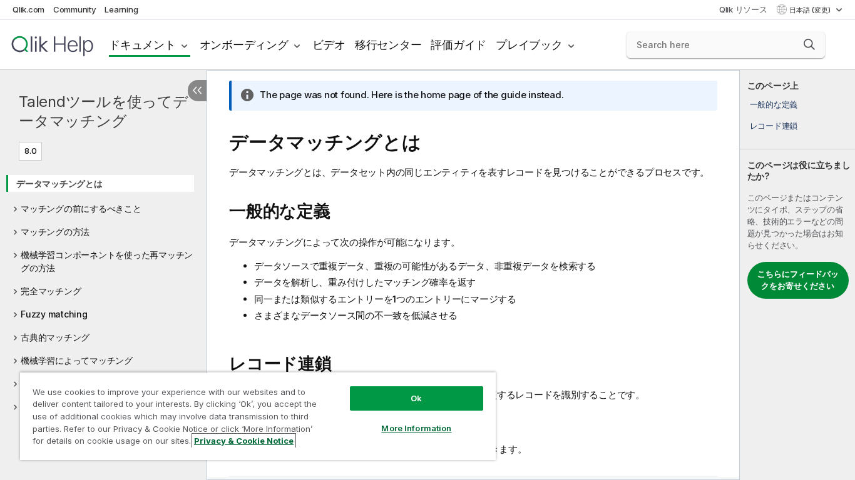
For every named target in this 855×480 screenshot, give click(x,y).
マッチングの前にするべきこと (81, 208)
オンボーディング (244, 44)
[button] (809, 44)
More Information (416, 428)
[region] (258, 416)
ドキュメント (142, 44)
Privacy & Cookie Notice (244, 441)
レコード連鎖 (774, 126)
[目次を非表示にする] (197, 90)
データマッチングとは (59, 183)
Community (74, 9)
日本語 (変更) (810, 10)
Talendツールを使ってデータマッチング (103, 111)
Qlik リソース (743, 9)
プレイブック (529, 44)
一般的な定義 (774, 104)
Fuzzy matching (54, 314)
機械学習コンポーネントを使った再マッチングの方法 (107, 261)
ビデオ (329, 44)
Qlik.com (28, 9)
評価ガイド (458, 44)
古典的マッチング (55, 337)
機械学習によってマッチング (77, 360)
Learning (121, 9)
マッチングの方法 (55, 231)
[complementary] (797, 275)
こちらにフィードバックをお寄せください (798, 280)
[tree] (103, 291)
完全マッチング (51, 291)
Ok (416, 398)
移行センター (388, 44)
